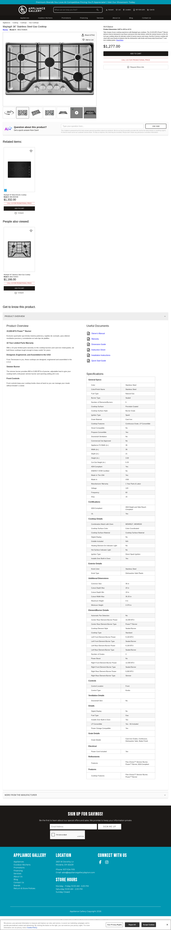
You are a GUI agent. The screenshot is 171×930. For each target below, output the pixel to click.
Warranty (95, 339)
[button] (106, 9)
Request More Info (137, 67)
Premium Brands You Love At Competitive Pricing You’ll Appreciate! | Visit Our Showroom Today (85, 2)
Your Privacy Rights (114, 924)
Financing (84, 18)
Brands (17, 885)
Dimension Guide (98, 344)
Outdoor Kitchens (45, 18)
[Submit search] (97, 10)
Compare (21, 213)
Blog (131, 18)
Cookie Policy (32, 927)
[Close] (167, 924)
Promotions (66, 18)
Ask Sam (155, 126)
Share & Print (90, 35)
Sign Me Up (109, 826)
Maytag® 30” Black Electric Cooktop (15, 195)
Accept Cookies (148, 924)
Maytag (5, 30)
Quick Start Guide (98, 361)
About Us (116, 18)
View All (90, 113)
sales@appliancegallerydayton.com (78, 872)
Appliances (24, 18)
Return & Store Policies (24, 888)
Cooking (15, 23)
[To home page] (31, 10)
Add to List (89, 40)
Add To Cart (135, 54)
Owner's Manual (98, 333)
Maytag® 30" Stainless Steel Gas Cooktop (17, 275)
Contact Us (146, 18)
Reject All (132, 924)
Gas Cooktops (34, 23)
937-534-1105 (69, 869)
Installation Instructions (100, 355)
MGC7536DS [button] (22, 30)
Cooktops (23, 23)
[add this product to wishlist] (31, 151)
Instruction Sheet (98, 350)
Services (100, 18)
